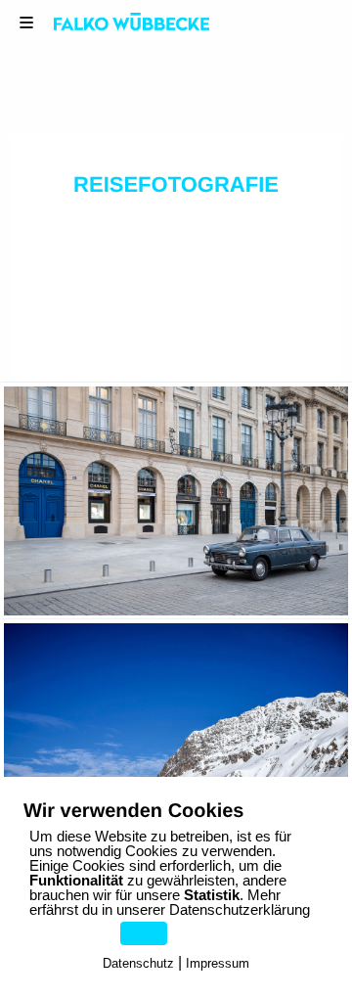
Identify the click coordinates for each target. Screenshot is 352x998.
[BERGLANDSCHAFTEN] (176, 738)
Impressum (217, 963)
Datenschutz (138, 963)
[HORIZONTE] (176, 501)
